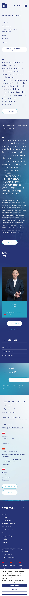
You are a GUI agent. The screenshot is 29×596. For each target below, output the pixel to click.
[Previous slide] (22, 264)
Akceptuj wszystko (14, 585)
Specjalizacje (6, 520)
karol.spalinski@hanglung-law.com (12, 312)
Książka (4, 539)
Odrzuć (14, 593)
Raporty (4, 533)
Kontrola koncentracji (7, 355)
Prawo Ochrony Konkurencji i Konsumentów (10, 30)
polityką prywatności (7, 388)
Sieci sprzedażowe (6, 347)
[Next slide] (25, 264)
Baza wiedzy (6, 527)
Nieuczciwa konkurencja (8, 351)
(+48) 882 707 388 (9, 424)
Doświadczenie (6, 26)
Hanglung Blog (7, 536)
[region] (14, 582)
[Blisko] (27, 570)
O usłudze (5, 22)
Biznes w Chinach (8, 523)
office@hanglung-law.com (12, 428)
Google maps (5, 443)
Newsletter (5, 38)
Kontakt (4, 42)
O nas (4, 514)
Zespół (4, 35)
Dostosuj (14, 589)
